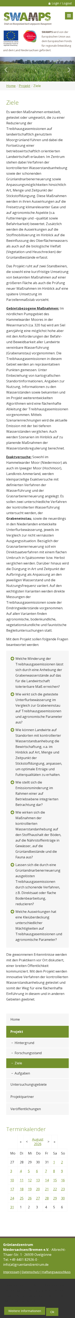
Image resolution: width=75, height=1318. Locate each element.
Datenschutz (31, 1272)
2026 (37, 1144)
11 (22, 1180)
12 (30, 1180)
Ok (52, 1312)
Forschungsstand (28, 1053)
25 (22, 1198)
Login (55, 3)
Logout (67, 3)
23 (63, 1189)
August (37, 1139)
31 (12, 1207)
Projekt (24, 86)
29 (55, 1198)
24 (12, 1198)
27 (38, 1198)
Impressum (11, 1272)
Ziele (18, 1063)
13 (38, 1180)
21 (47, 1189)
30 (63, 1198)
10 (12, 1180)
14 (47, 1180)
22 (55, 1189)
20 (38, 1189)
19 (30, 1189)
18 (22, 1189)
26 (30, 1198)
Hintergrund (24, 1043)
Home (11, 86)
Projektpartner (22, 1096)
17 (12, 1189)
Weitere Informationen (24, 1311)
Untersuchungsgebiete (28, 1084)
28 (47, 1198)
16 (63, 1180)
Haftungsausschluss (56, 1272)
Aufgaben (22, 1073)
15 (55, 1180)
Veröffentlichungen (25, 1109)
